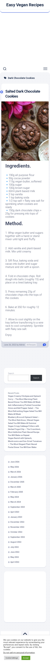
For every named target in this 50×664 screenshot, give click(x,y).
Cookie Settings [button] (12, 658)
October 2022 (16, 532)
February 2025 (16, 492)
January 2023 (16, 517)
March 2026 (15, 472)
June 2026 (14, 462)
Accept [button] (26, 658)
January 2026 (16, 477)
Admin (22, 345)
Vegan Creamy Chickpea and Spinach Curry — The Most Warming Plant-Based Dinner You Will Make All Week (24, 399)
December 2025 (17, 482)
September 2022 (17, 537)
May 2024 (14, 497)
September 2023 (17, 507)
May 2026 (14, 467)
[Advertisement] (25, 39)
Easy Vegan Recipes (25, 4)
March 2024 (15, 502)
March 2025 (15, 487)
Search (11, 373)
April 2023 (14, 512)
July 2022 (14, 547)
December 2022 (17, 522)
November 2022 (17, 527)
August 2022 (15, 542)
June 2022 (14, 552)
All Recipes (31, 345)
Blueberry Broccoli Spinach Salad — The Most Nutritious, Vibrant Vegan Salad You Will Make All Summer (23, 420)
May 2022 (14, 557)
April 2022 (14, 562)
